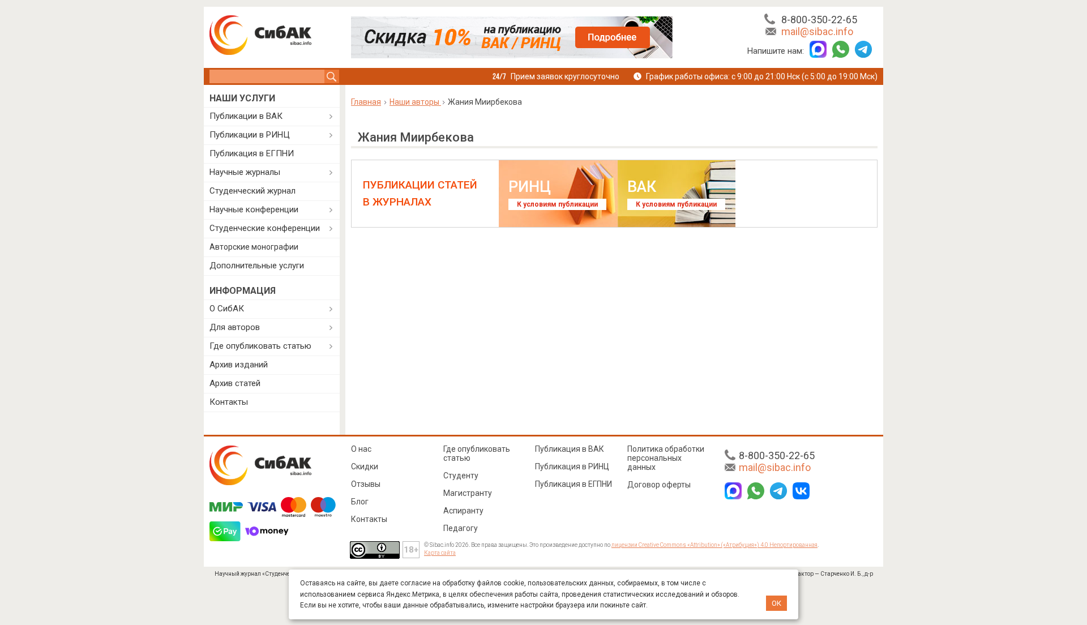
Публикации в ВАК (246, 116)
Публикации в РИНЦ (249, 135)
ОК (776, 603)
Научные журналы (244, 172)
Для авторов (234, 327)
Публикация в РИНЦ (572, 466)
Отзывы (365, 484)
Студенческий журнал (252, 191)
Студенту (460, 475)
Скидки (364, 466)
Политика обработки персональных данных (665, 458)
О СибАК (226, 308)
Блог (360, 501)
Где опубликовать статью (260, 346)
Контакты (228, 402)
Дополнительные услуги (256, 265)
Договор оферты (659, 484)
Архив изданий (238, 364)
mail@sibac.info (817, 31)
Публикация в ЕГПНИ (251, 153)
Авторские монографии (253, 246)
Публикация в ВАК (569, 448)
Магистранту (467, 493)
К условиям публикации (557, 204)
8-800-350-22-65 (819, 19)
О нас (361, 448)
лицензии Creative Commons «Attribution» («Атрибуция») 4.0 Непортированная (714, 545)
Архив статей (234, 383)
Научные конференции (253, 209)
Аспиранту (463, 510)
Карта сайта (440, 553)
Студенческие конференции (264, 228)
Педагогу (460, 528)
